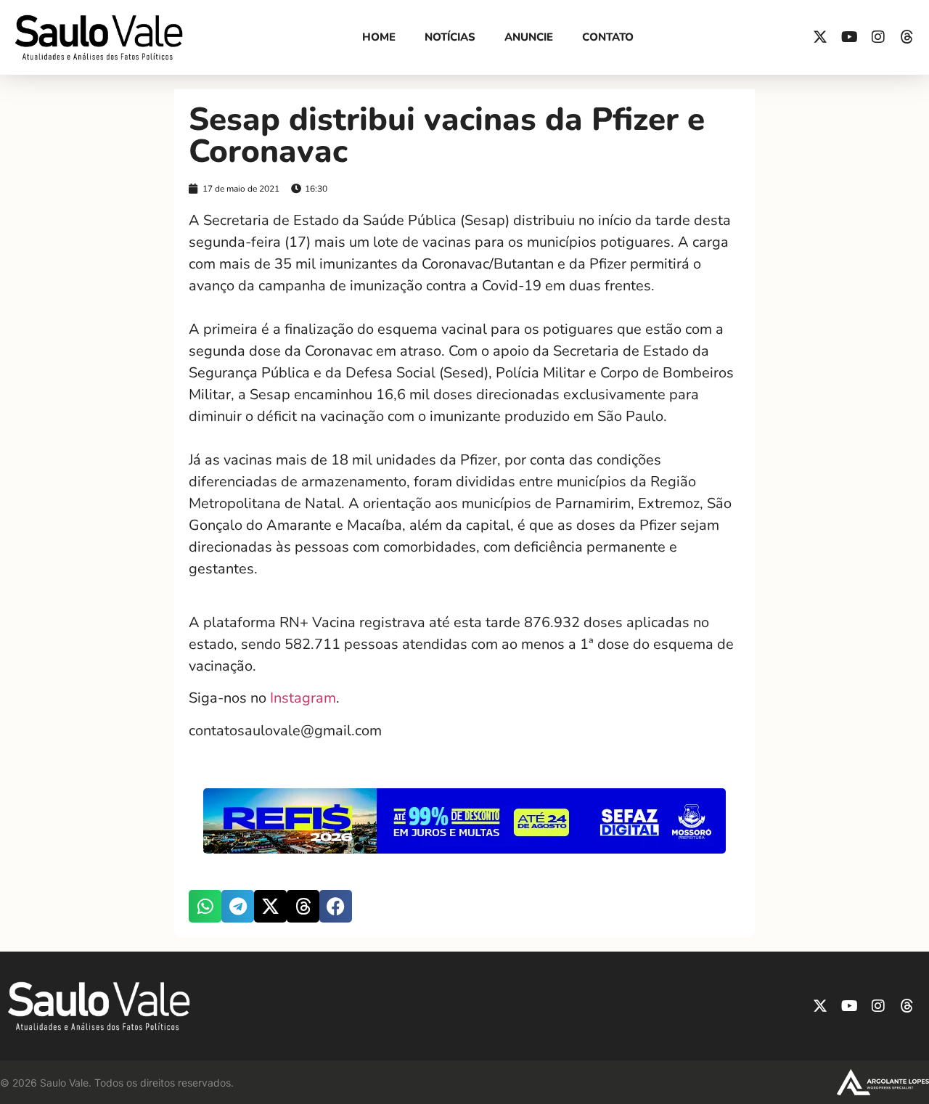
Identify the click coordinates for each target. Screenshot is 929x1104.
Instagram (303, 698)
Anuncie (528, 37)
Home (379, 37)
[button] (205, 906)
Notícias (450, 37)
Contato (608, 37)
